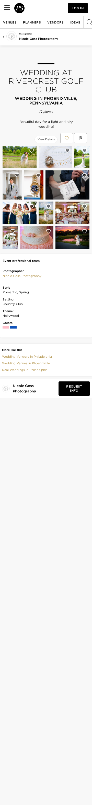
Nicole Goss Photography (38, 39)
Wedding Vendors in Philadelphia (27, 356)
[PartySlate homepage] (19, 8)
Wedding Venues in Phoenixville (26, 363)
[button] (22, 275)
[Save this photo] (31, 150)
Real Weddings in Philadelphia (25, 370)
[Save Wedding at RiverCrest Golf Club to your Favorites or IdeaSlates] (66, 138)
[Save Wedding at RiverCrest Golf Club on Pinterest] (80, 138)
